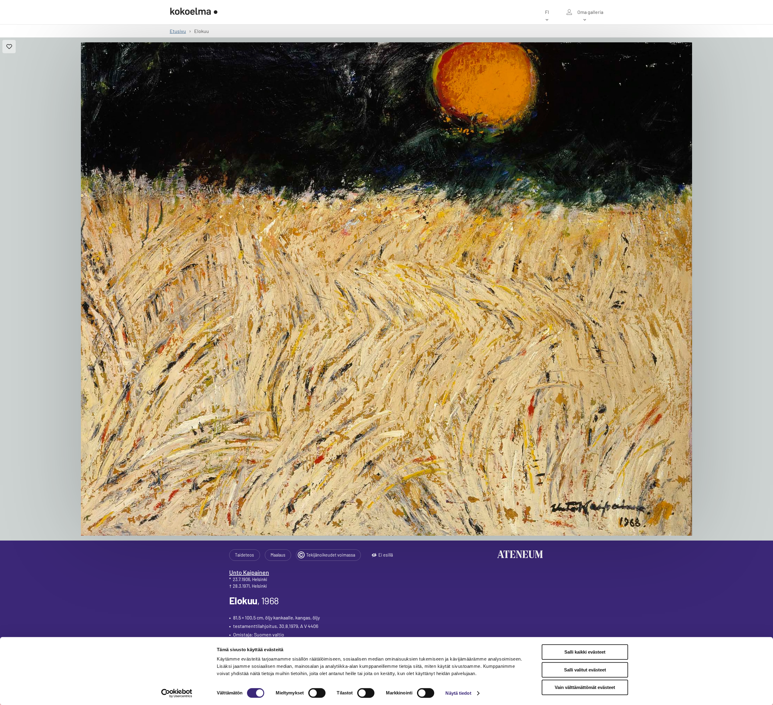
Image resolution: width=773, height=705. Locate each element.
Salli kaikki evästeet (584, 652)
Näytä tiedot (458, 693)
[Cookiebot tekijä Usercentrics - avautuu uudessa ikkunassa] (176, 693)
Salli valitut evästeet (585, 669)
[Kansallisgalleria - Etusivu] (194, 12)
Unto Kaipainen (249, 572)
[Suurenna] (386, 289)
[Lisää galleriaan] (9, 46)
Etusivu (178, 31)
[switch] (317, 693)
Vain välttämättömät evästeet (585, 687)
